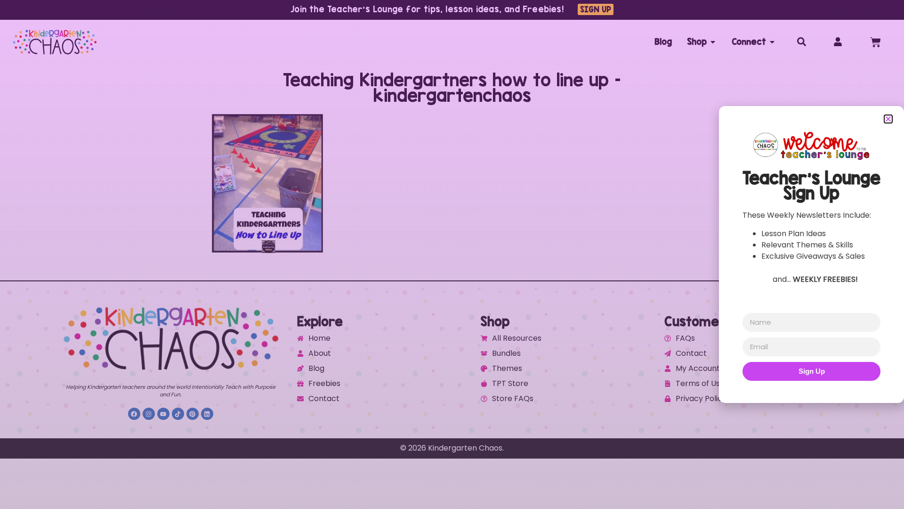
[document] (452, 254)
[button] (888, 119)
